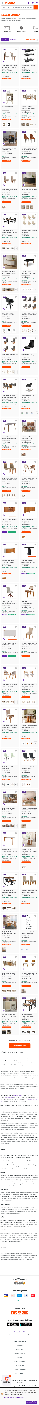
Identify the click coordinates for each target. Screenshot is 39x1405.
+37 (16, 248)
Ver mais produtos (19, 1046)
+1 (35, 124)
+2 (35, 289)
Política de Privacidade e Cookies (14, 1397)
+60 (37, 413)
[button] (13, 40)
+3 (16, 702)
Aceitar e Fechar (31, 1402)
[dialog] (19, 1396)
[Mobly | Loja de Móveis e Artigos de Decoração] (10, 3)
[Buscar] (36, 7)
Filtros (6, 39)
